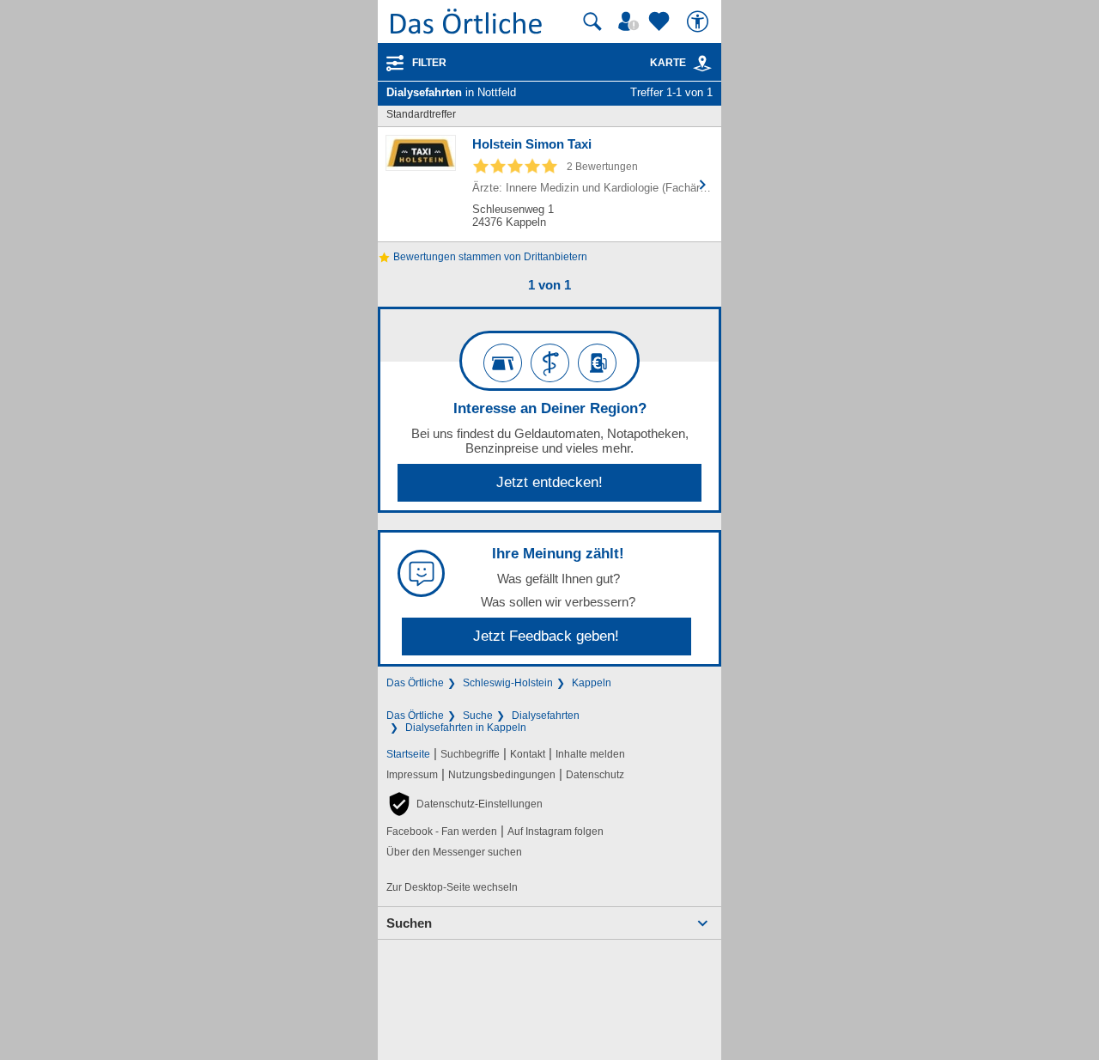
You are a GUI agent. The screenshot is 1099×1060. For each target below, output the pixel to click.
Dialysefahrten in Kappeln (465, 728)
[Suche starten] (592, 21)
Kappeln (591, 683)
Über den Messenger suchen (454, 852)
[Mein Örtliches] (631, 21)
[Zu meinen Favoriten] (661, 21)
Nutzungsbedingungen (502, 775)
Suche (478, 716)
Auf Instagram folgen (555, 831)
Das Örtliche (415, 683)
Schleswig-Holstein (508, 683)
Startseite (408, 754)
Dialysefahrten (546, 716)
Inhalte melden (590, 754)
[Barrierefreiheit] (700, 21)
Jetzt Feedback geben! (546, 636)
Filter (429, 63)
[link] (702, 63)
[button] (464, 804)
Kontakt (527, 754)
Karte (668, 63)
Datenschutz (595, 775)
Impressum (412, 775)
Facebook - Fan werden (441, 831)
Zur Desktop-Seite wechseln (452, 887)
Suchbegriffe (470, 754)
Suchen (409, 923)
